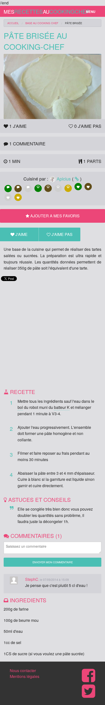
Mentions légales (24, 676)
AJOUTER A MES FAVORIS (54, 216)
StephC (31, 579)
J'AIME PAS (62, 234)
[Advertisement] (52, 334)
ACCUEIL (13, 23)
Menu (90, 11)
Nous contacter (23, 670)
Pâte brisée (73, 23)
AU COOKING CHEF (41, 23)
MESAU (41, 11)
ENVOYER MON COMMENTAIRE (52, 562)
